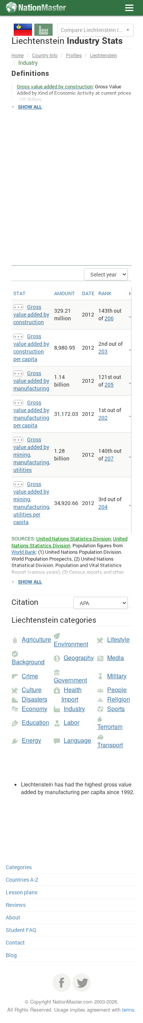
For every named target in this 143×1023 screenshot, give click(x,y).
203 (103, 351)
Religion (118, 699)
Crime (30, 675)
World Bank (23, 551)
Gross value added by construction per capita (31, 347)
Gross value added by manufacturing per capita (31, 414)
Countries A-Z (22, 879)
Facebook (62, 982)
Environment (71, 643)
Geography (79, 657)
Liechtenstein (103, 55)
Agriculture (36, 639)
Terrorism (109, 726)
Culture (32, 689)
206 (109, 318)
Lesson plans (21, 892)
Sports (116, 708)
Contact (15, 942)
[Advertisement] (71, 188)
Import (69, 699)
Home (17, 55)
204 (103, 506)
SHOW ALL (30, 106)
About (13, 917)
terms (128, 1009)
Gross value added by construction (31, 314)
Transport (110, 744)
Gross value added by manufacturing (31, 380)
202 (103, 417)
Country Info (45, 55)
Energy (31, 740)
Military (117, 675)
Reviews (16, 904)
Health (73, 689)
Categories (19, 867)
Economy (34, 708)
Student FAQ (21, 929)
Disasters (34, 699)
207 (109, 458)
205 (109, 384)
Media (115, 657)
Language (77, 740)
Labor (71, 722)
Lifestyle (118, 639)
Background (28, 661)
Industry (74, 708)
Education (35, 722)
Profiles (74, 55)
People (117, 689)
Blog (11, 955)
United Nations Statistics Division (73, 538)
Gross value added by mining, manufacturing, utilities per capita (31, 503)
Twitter (81, 982)
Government (70, 680)
